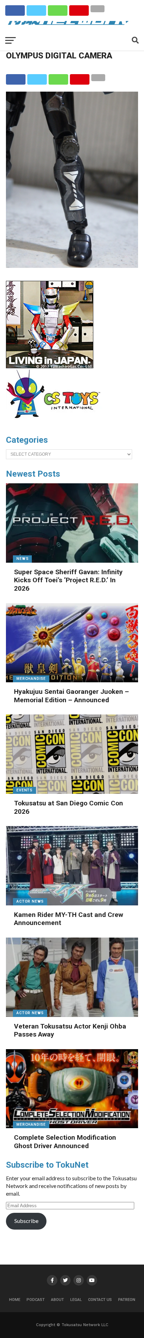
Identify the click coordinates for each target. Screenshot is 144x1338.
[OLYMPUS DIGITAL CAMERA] (72, 265)
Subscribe (26, 1220)
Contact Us (100, 1299)
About (57, 1299)
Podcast (36, 1299)
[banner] (49, 366)
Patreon (126, 1299)
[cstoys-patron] (56, 422)
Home (14, 1299)
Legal (76, 1299)
